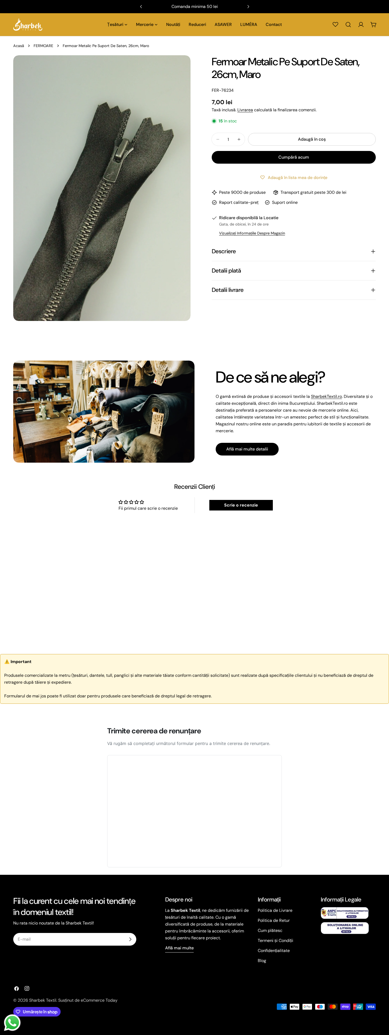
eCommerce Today (99, 1000)
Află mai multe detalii (247, 449)
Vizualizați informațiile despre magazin (252, 233)
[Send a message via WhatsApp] (12, 1022)
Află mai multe (179, 948)
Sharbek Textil (42, 1000)
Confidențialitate (274, 950)
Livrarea (245, 110)
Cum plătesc (270, 930)
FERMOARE (43, 45)
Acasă (18, 45)
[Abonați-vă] (130, 939)
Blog (262, 960)
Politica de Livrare (275, 910)
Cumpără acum (293, 157)
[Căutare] (348, 24)
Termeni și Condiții (275, 940)
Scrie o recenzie (241, 505)
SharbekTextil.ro (326, 396)
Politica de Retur (274, 920)
